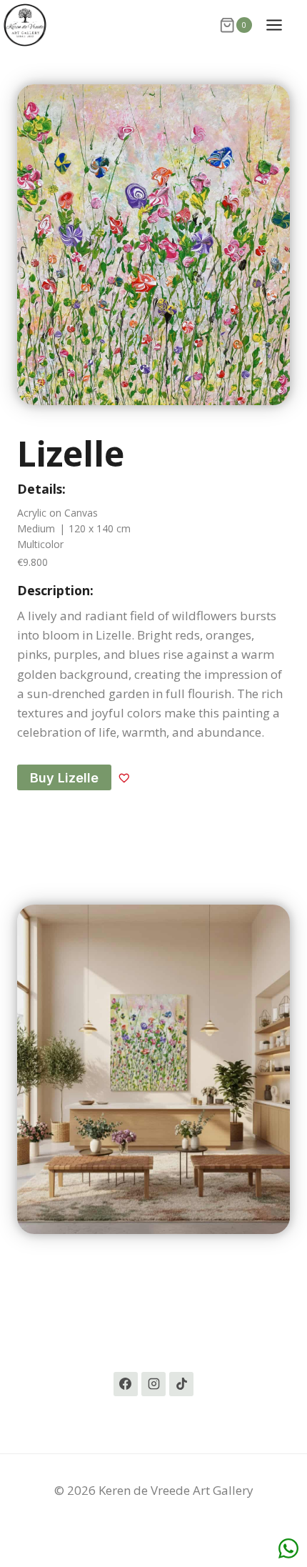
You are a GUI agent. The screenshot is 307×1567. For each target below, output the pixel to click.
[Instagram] (153, 1384)
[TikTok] (181, 1384)
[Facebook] (126, 1384)
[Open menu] (281, 24)
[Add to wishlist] (124, 778)
